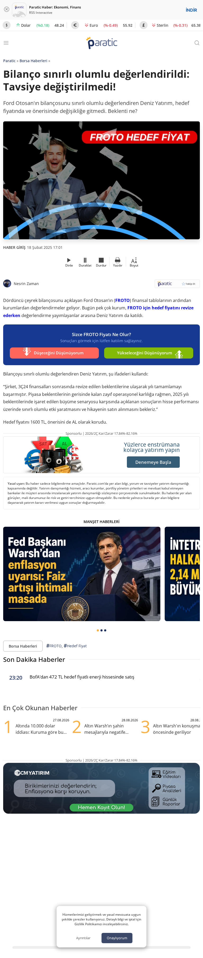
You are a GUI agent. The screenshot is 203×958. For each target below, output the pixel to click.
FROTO (122, 300)
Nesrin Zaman (26, 283)
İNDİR (191, 10)
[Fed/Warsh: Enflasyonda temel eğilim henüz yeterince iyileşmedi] (81, 574)
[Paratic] (101, 43)
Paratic (9, 60)
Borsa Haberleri (33, 60)
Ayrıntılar (83, 938)
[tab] (98, 630)
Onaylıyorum (117, 938)
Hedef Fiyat (75, 645)
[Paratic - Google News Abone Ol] (177, 285)
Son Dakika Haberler (34, 659)
